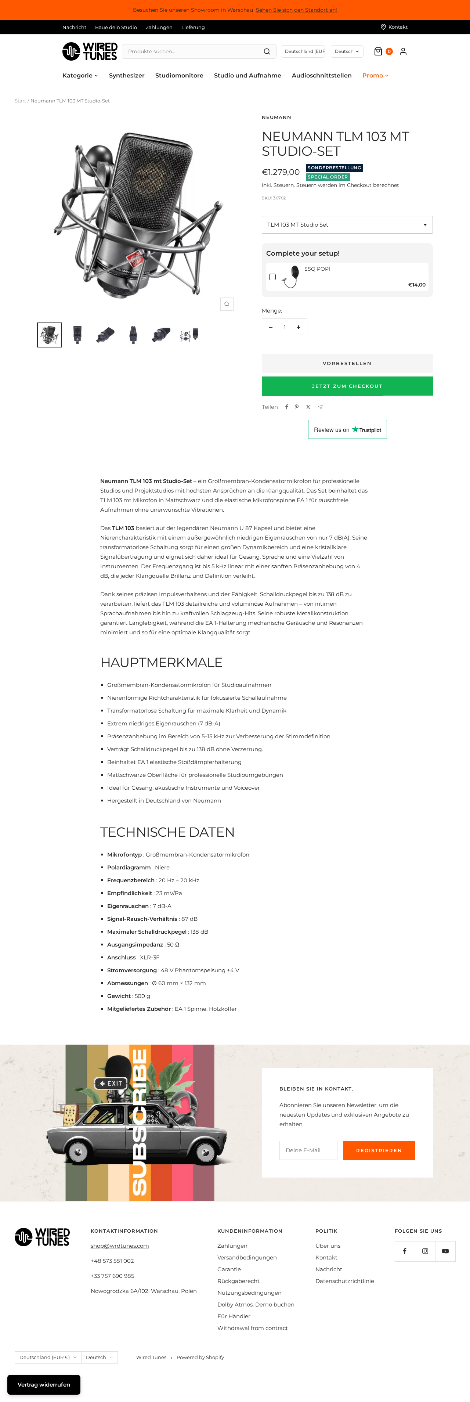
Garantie (229, 1269)
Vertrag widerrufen (44, 1384)
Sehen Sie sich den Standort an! (296, 10)
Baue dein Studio (116, 27)
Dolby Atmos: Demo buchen (255, 1304)
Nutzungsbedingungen (249, 1292)
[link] (290, 277)
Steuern (306, 185)
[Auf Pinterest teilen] (297, 407)
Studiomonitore (179, 75)
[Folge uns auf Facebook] (405, 1251)
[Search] (267, 51)
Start (20, 101)
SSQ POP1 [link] (317, 269)
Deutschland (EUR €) (44, 1357)
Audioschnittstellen (322, 75)
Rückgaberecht (238, 1280)
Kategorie (77, 75)
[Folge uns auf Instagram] (425, 1251)
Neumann (277, 117)
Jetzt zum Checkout (347, 386)
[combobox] (347, 225)
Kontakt (326, 1257)
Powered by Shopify (200, 1357)
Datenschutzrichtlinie (344, 1280)
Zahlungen (159, 27)
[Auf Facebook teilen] (286, 407)
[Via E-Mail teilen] (320, 407)
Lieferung (193, 27)
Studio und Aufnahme (247, 75)
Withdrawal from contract (252, 1327)
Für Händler (233, 1316)
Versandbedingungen (247, 1257)
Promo (372, 75)
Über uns (327, 1245)
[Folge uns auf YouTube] (445, 1251)
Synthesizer (127, 75)
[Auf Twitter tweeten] (308, 407)
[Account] (403, 51)
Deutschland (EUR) (305, 51)
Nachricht (74, 27)
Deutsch (344, 51)
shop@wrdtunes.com (120, 1245)
